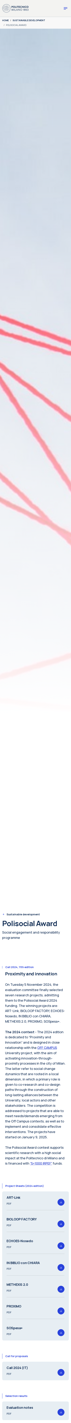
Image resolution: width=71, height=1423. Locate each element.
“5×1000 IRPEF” (41, 1163)
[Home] (15, 8)
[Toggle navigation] (65, 8)
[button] (61, 1202)
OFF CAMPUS (47, 1047)
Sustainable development (23, 914)
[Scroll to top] (63, 1415)
